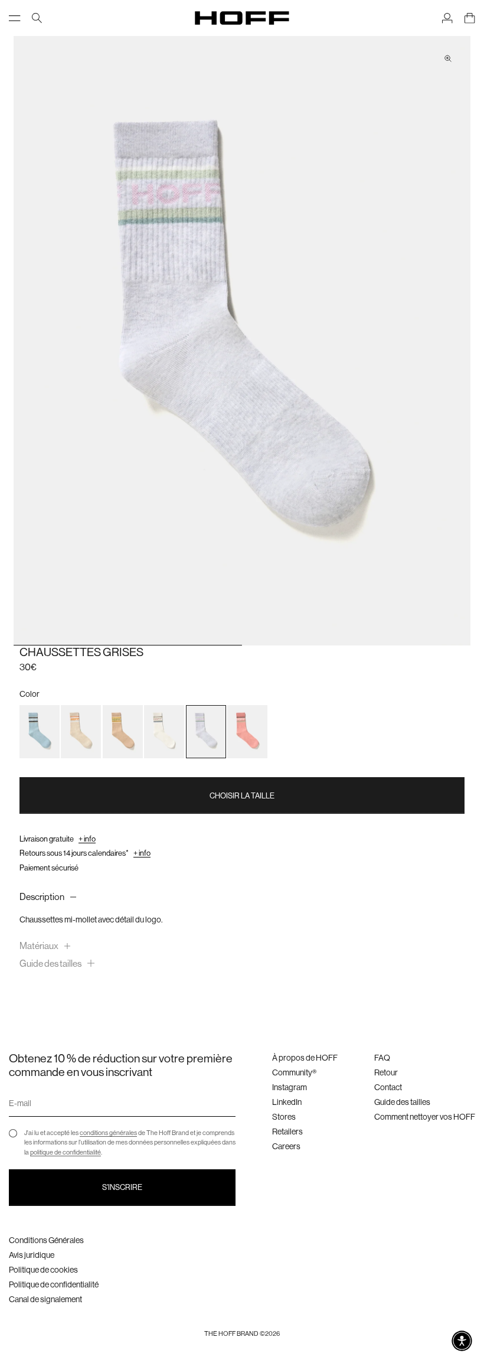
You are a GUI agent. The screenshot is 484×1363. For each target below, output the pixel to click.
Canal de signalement (45, 1299)
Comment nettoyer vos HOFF (424, 1116)
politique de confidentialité (65, 1152)
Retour (386, 1072)
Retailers (287, 1131)
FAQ (382, 1057)
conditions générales (108, 1133)
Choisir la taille (242, 795)
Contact (388, 1087)
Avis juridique (31, 1255)
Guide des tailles (402, 1102)
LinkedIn (287, 1102)
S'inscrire (122, 1187)
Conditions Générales (46, 1240)
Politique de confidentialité (54, 1284)
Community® (294, 1072)
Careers (286, 1146)
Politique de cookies (43, 1269)
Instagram (289, 1087)
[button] (462, 1341)
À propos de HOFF (305, 1057)
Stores (284, 1116)
